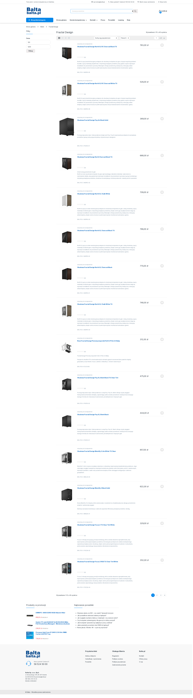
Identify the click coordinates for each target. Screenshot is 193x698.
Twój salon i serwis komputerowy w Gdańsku (40, 2)
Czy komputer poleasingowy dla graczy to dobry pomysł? (96, 620)
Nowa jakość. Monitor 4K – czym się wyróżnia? (92, 627)
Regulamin (115, 656)
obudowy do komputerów (84, 44)
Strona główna (61, 20)
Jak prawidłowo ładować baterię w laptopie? (91, 615)
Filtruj (31, 51)
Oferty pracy (143, 659)
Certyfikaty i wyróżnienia (93, 659)
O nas (141, 662)
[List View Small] (59, 38)
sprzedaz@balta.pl (99, 2)
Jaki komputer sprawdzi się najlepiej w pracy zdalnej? (94, 623)
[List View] (62, 38)
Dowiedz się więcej (161, 45)
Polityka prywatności (119, 662)
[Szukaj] (135, 11)
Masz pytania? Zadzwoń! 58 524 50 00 (122, 2)
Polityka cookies (117, 659)
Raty (128, 20)
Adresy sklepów (90, 656)
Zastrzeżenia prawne (119, 665)
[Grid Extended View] (66, 38)
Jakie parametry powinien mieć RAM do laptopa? (93, 625)
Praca (103, 20)
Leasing (121, 20)
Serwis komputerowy (77, 20)
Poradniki (111, 20)
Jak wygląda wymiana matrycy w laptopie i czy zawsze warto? (97, 618)
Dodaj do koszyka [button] (161, 155)
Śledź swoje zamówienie (147, 2)
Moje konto (163, 2)
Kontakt (92, 20)
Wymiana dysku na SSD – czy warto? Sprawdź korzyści (95, 613)
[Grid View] (69, 38)
